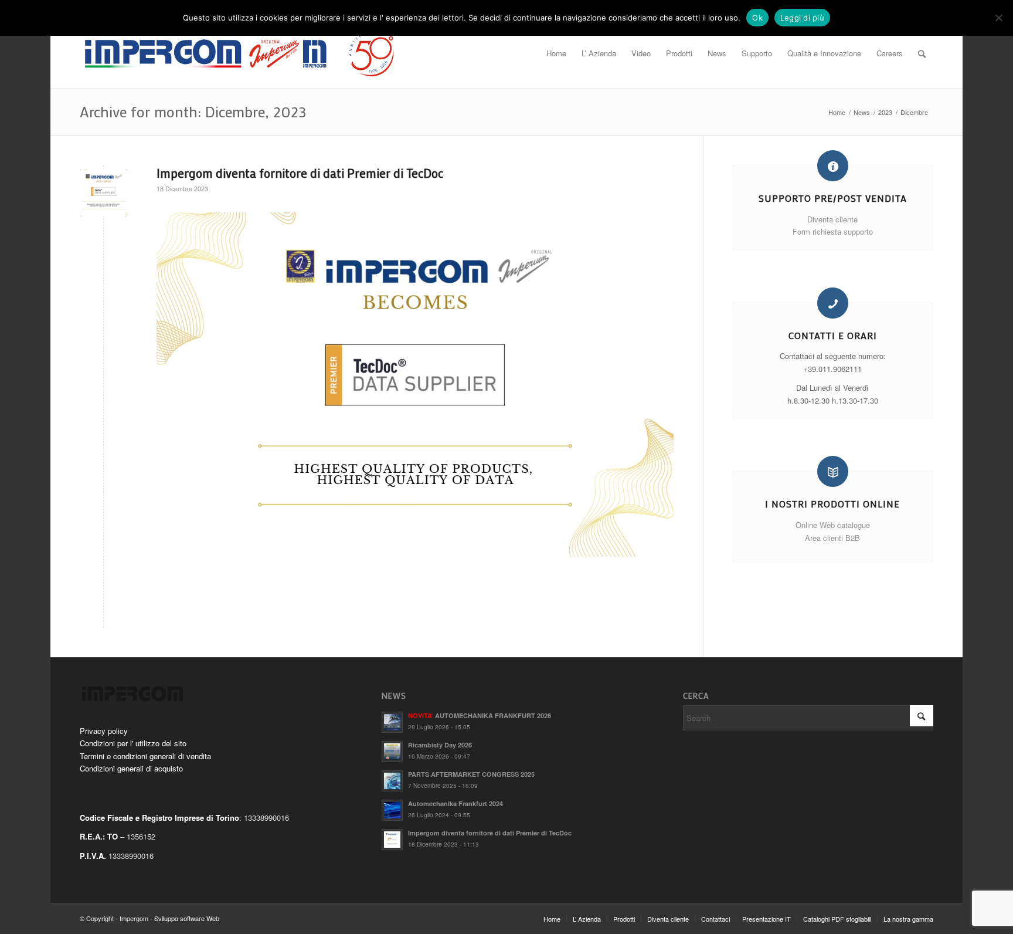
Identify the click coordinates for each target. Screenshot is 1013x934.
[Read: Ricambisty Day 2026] (392, 751)
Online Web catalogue (833, 524)
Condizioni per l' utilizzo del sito (133, 743)
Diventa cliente (832, 219)
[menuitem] (556, 53)
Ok (757, 17)
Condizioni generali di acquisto (131, 768)
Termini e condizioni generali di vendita (145, 756)
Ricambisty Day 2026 (440, 744)
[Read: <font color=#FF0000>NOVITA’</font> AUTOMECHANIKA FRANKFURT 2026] (392, 722)
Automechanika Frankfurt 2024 (455, 803)
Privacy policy (104, 730)
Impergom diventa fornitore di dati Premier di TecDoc (300, 173)
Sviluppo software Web (186, 918)
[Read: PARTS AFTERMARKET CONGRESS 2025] (392, 780)
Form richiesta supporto (833, 231)
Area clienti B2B (832, 537)
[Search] (921, 53)
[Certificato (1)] (103, 192)
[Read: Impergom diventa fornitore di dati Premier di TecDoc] (392, 839)
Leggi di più (802, 17)
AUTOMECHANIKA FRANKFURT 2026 (479, 715)
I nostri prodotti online (832, 504)
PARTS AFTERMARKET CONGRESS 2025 (471, 774)
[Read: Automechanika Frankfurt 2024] (392, 810)
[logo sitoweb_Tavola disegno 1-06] (241, 53)
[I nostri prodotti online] (832, 471)
